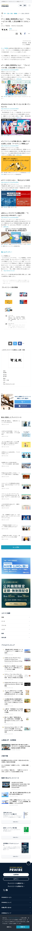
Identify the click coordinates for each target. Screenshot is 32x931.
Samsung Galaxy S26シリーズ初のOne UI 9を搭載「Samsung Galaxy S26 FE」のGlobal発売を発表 (13, 729)
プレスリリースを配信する (15, 883)
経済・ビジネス (11, 316)
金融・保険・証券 (17, 318)
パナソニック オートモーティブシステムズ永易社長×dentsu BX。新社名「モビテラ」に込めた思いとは (11, 495)
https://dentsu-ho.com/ (9, 270)
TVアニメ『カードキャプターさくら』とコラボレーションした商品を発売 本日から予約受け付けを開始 (14, 676)
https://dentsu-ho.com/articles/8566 (9, 182)
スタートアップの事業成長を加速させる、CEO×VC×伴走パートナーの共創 (11, 485)
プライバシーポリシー (14, 917)
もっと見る (16, 547)
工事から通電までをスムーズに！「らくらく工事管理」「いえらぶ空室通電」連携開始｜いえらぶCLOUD (19, 801)
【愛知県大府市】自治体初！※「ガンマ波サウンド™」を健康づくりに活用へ (14, 651)
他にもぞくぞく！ (6, 252)
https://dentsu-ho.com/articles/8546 (9, 108)
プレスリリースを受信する (15, 886)
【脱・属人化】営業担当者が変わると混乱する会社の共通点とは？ (19, 793)
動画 (3, 633)
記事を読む (19, 79)
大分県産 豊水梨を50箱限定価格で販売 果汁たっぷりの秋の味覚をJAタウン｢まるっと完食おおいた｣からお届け (14, 701)
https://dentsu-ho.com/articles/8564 (9, 145)
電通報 (15, 13)
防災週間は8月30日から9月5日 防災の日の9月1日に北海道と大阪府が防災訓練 (15, 761)
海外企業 (4, 637)
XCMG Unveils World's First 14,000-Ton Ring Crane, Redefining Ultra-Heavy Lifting (13, 659)
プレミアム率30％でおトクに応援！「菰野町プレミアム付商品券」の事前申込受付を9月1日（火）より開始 (14, 692)
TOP (4, 13)
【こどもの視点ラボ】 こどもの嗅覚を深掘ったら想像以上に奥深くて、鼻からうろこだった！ (10, 443)
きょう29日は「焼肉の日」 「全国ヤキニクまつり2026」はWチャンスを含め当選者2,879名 (15, 770)
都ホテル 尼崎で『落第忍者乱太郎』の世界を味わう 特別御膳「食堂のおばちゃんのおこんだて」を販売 (14, 720)
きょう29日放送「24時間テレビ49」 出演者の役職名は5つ (15, 766)
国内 (21, 5)
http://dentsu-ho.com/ (9, 384)
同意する (23, 926)
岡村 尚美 (5, 96)
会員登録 (16, 874)
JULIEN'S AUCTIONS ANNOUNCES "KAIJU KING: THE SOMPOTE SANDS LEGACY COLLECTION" (20, 785)
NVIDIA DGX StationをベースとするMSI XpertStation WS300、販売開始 (14, 684)
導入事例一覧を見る (15, 749)
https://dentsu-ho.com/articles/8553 (9, 69)
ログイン (16, 879)
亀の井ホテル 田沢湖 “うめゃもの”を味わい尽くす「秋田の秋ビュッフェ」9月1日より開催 (14, 667)
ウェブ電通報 (4, 48)
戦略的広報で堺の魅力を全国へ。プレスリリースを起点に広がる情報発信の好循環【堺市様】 (20, 746)
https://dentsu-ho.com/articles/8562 (9, 217)
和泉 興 (5, 135)
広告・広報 (10, 13)
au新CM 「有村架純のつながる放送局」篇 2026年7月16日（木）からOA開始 (14, 710)
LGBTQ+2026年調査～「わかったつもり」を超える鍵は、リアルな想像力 (11, 433)
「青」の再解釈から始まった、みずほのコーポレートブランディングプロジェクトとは (11, 516)
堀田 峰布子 (6, 244)
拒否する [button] (9, 927)
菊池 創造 (5, 207)
